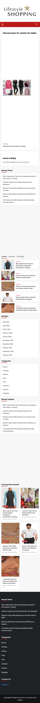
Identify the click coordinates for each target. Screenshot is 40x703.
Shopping (6, 393)
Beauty (5, 367)
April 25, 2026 (12, 552)
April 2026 (6, 325)
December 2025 (8, 340)
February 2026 (7, 333)
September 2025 (8, 351)
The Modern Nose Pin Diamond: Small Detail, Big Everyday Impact (18, 201)
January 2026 (7, 336)
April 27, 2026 (31, 517)
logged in (14, 162)
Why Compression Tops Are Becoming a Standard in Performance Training (19, 177)
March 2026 (7, 329)
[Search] (36, 24)
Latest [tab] (4, 256)
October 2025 (7, 347)
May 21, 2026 (11, 519)
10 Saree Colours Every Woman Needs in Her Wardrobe (17, 183)
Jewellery (18, 284)
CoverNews (28, 697)
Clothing (18, 261)
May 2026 (6, 322)
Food (4, 378)
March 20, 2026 (12, 585)
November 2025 (8, 344)
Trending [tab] (20, 256)
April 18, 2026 (31, 552)
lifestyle (18, 273)
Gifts (4, 382)
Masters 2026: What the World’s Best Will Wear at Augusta (19, 195)
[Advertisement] (20, 58)
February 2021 (7, 355)
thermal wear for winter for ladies (14, 145)
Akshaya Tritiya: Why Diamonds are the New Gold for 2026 (19, 189)
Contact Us (5, 684)
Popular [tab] (11, 256)
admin (5, 519)
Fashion (5, 374)
